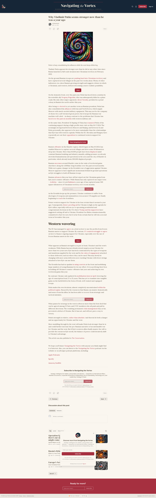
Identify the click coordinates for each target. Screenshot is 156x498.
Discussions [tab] (61, 431)
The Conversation (78, 338)
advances (58, 177)
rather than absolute (77, 318)
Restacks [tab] (59, 410)
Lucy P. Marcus (57, 444)
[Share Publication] (136, 6)
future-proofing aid (70, 205)
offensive (58, 147)
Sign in (151, 6)
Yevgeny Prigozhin (68, 97)
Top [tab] (50, 431)
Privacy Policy (90, 459)
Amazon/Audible (54, 363)
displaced (93, 152)
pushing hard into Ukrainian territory (88, 78)
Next (102, 399)
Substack (139, 496)
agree (69, 229)
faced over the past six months (60, 119)
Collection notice (30, 496)
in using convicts (79, 264)
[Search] (132, 6)
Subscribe (143, 6)
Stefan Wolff (55, 23)
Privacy (20, 496)
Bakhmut (71, 182)
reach (60, 198)
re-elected (61, 106)
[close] (93, 433)
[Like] (50, 28)
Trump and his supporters (89, 210)
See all (52, 473)
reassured (91, 123)
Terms (24, 496)
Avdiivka (53, 182)
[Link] (46, 223)
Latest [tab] (54, 431)
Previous (54, 399)
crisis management (90, 309)
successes (58, 163)
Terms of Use (86, 457)
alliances (68, 109)
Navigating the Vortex (73, 346)
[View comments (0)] (54, 28)
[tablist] (55, 410)
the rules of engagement (90, 253)
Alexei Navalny (82, 100)
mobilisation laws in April (86, 276)
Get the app (84, 496)
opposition (71, 135)
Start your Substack (75, 496)
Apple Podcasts (54, 355)
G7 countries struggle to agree (95, 231)
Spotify (51, 359)
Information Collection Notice (77, 459)
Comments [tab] (52, 410)
